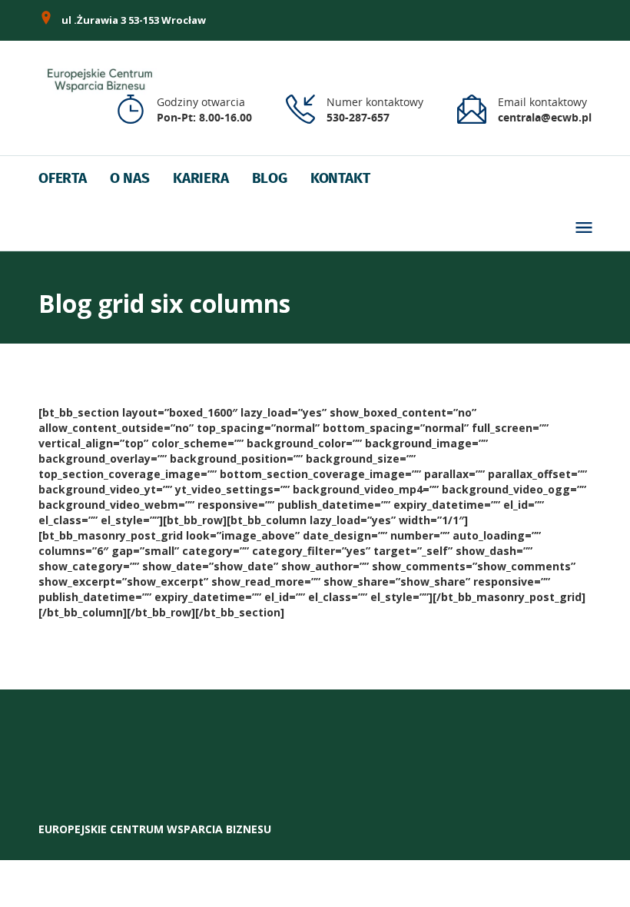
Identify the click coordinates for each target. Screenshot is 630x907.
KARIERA (201, 179)
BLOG (269, 179)
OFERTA (62, 179)
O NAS (130, 179)
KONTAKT (340, 179)
